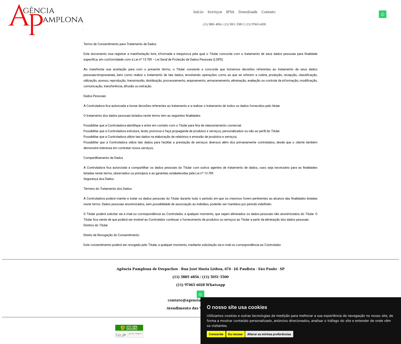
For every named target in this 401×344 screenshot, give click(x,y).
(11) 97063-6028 (256, 24)
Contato (268, 11)
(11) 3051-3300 (233, 24)
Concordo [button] (216, 334)
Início (198, 11)
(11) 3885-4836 (212, 24)
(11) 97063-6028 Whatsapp (200, 284)
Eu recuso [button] (235, 334)
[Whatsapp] (382, 14)
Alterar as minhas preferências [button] (269, 334)
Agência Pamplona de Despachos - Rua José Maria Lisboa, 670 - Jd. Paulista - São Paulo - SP (201, 268)
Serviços (215, 11)
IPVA (230, 11)
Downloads (248, 11)
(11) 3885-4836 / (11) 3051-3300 (200, 276)
